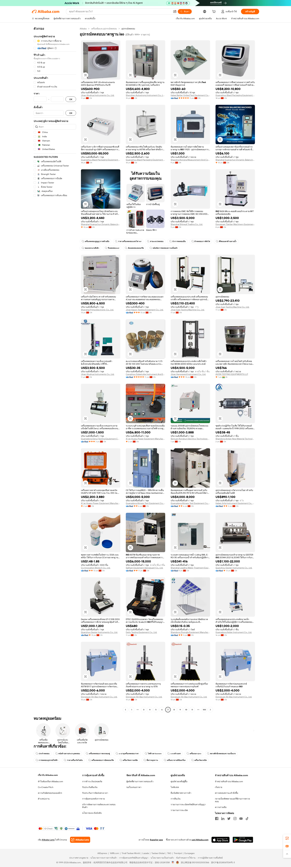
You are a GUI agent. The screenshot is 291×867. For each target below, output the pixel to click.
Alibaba (83, 28)
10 (186, 710)
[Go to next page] (210, 709)
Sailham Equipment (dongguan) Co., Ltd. (144, 568)
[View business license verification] (172, 862)
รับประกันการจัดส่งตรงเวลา (95, 793)
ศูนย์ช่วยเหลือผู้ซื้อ (179, 781)
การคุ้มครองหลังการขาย (93, 798)
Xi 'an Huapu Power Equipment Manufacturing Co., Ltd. (145, 439)
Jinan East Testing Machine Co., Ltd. (187, 309)
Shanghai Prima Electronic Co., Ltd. (97, 309)
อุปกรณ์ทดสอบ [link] (128, 28)
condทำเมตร (175, 754)
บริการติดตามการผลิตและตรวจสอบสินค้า (98, 805)
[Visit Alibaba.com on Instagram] (235, 818)
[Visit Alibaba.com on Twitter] (229, 818)
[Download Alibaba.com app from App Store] (220, 840)
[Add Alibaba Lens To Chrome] (80, 840)
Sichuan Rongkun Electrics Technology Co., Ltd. (190, 439)
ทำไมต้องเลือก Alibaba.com (50, 781)
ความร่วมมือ (220, 807)
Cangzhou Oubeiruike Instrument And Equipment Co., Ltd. (145, 374)
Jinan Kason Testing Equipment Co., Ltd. (144, 309)
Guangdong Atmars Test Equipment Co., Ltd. (145, 503)
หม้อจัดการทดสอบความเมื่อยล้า (165, 248)
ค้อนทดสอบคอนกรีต (136, 248)
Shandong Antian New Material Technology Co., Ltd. (235, 439)
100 (204, 710)
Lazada (145, 853)
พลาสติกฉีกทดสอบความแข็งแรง (223, 754)
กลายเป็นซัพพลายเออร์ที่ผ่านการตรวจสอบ (232, 800)
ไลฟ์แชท (175, 787)
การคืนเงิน (176, 798)
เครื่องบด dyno (195, 754)
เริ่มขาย (218, 787)
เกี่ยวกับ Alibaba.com (48, 775)
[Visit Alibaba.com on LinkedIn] (223, 818)
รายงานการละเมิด (179, 810)
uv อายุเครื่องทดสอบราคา (129, 754)
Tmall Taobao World (131, 853)
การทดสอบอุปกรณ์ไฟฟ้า (48, 760)
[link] (287, 838)
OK (70, 99)
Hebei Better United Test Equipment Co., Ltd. (190, 95)
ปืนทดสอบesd (113, 248)
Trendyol (178, 853)
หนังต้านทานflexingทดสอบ (69, 754)
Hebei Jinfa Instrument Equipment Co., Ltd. (235, 503)
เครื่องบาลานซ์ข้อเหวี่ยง (176, 760)
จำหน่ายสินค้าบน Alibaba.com (229, 781)
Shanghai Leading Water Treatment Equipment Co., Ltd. (190, 568)
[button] (175, 11)
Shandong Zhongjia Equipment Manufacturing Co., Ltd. (190, 632)
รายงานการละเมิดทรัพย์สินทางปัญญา (188, 804)
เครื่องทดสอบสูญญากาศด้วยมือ (97, 241)
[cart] (214, 12)
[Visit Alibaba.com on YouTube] (241, 818)
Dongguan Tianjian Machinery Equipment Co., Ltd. (235, 224)
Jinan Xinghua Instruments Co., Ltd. (97, 95)
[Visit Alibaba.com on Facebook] (217, 818)
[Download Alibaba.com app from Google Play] (243, 840)
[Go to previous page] (125, 709)
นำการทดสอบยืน (179, 241)
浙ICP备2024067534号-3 (223, 862)
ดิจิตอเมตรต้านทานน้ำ (228, 241)
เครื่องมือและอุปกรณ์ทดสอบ (104, 28)
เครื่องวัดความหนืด (130, 760)
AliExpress (102, 853)
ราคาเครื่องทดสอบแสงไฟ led (129, 241)
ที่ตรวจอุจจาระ (152, 760)
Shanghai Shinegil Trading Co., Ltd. (187, 224)
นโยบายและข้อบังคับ (92, 813)
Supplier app (156, 840)
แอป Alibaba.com (200, 840)
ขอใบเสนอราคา (133, 787)
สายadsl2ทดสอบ (157, 241)
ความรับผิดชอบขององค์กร (50, 793)
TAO (169, 853)
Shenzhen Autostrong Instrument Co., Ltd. (145, 95)
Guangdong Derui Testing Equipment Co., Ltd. (100, 439)
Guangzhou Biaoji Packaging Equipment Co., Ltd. (235, 95)
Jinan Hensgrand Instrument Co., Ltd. (188, 374)
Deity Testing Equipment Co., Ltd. (141, 632)
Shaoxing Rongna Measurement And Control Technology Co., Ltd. (190, 160)
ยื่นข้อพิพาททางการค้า (181, 793)
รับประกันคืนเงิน (89, 787)
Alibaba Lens (48, 840)
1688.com (114, 853)
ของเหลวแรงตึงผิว (92, 248)
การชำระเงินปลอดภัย (92, 781)
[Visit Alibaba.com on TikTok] (247, 818)
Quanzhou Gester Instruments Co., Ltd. (234, 568)
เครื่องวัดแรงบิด (200, 760)
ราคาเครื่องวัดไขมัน (75, 760)
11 (192, 710)
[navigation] (55, 369)
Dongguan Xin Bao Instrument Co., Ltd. (99, 697)
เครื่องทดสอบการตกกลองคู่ (99, 754)
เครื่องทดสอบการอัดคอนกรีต (102, 760)
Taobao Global (158, 853)
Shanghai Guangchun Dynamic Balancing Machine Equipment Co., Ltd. (235, 160)
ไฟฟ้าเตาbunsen (155, 754)
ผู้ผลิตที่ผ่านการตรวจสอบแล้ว (139, 781)
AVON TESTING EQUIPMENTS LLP (232, 374)
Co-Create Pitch (45, 787)
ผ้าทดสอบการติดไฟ (202, 241)
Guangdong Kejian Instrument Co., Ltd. (234, 632)
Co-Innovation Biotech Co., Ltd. (95, 568)
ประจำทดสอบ (44, 754)
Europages (189, 853)
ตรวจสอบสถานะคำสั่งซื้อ (226, 793)
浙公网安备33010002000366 (195, 862)
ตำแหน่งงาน (44, 798)
